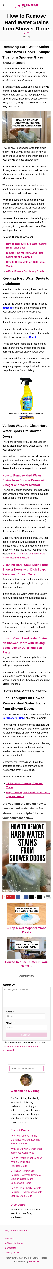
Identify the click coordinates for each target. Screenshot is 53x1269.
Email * (10, 1023)
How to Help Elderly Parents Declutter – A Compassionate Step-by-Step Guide (26, 1192)
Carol (28, 33)
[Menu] (3, 5)
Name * (10, 1012)
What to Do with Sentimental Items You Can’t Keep (26, 1150)
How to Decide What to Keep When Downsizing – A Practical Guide (26, 1162)
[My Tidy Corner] (26, 5)
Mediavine (34, 1261)
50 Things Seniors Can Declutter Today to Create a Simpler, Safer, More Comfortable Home (25, 1177)
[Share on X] (35, 897)
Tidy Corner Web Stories (17, 1230)
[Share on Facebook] (22, 897)
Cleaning (26, 37)
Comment (8, 985)
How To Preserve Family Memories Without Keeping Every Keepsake (25, 1139)
